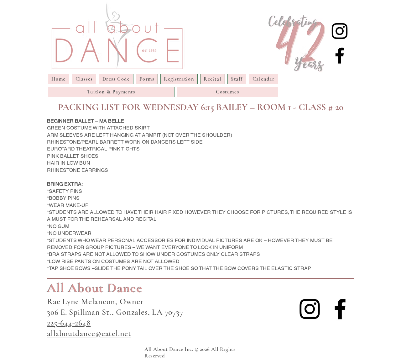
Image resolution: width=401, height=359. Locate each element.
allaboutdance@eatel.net (89, 333)
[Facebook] (339, 55)
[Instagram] (339, 31)
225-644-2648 (69, 323)
